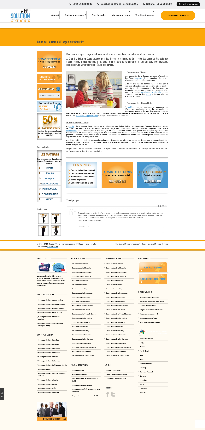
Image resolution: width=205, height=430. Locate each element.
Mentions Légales (68, 244)
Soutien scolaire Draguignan (82, 293)
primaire (138, 78)
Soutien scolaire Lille (79, 285)
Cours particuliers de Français (49, 352)
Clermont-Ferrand (146, 372)
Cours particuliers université (48, 392)
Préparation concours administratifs (85, 396)
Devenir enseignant (188, 4)
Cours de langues (44, 369)
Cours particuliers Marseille (116, 268)
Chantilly (73, 58)
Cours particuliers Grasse (115, 301)
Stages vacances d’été (148, 305)
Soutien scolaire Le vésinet (82, 318)
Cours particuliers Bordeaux (116, 272)
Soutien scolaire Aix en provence (84, 347)
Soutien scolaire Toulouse (81, 276)
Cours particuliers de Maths (48, 344)
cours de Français (155, 58)
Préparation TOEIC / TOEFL (82, 385)
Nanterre (143, 376)
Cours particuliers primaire (48, 380)
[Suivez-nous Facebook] (107, 394)
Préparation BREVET (79, 374)
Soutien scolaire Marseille (81, 268)
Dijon (142, 359)
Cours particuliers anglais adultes (50, 300)
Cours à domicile (161, 244)
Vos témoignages (144, 15)
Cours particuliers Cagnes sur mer (118, 289)
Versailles (143, 393)
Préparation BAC (78, 370)
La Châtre (143, 380)
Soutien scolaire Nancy (80, 330)
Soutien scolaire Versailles (81, 335)
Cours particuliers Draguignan (117, 293)
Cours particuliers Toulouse (116, 276)
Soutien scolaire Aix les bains (83, 356)
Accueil (55, 15)
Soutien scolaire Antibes (81, 297)
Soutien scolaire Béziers (81, 310)
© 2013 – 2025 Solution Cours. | (49, 244)
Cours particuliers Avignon (116, 351)
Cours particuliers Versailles (116, 335)
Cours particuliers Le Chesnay (117, 339)
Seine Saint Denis (146, 363)
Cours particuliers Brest (114, 326)
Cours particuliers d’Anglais (48, 340)
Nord (141, 355)
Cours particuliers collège (47, 384)
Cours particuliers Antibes (115, 297)
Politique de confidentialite (86, 244)
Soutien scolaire (148, 244)
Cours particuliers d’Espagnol (49, 348)
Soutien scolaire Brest (80, 326)
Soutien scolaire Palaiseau (81, 343)
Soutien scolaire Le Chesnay (82, 339)
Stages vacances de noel (149, 314)
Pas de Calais (144, 351)
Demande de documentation (116, 374)
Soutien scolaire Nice (80, 280)
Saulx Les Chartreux (147, 338)
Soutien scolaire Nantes (81, 322)
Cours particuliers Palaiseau (116, 343)
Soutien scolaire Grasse (81, 301)
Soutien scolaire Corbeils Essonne (84, 314)
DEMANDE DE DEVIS (178, 15)
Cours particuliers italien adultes (50, 312)
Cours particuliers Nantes (115, 322)
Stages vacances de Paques (150, 322)
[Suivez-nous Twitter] (113, 394)
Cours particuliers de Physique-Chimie (52, 365)
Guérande (143, 388)
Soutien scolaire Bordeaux (81, 272)
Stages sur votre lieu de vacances (152, 301)
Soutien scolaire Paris (80, 264)
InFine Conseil (52, 246)
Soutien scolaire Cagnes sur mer (84, 289)
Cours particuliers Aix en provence (118, 347)
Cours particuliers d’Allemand (49, 361)
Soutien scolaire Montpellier (82, 305)
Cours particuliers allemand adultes (51, 308)
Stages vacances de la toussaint (151, 310)
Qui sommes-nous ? (132, 244)
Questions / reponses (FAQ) (116, 378)
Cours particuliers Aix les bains (117, 356)
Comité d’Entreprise (113, 370)
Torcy (142, 384)
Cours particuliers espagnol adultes (51, 304)
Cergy (142, 342)
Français (107, 148)
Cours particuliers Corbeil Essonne (119, 314)
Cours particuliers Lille (114, 285)
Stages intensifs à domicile (149, 297)
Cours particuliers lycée (47, 388)
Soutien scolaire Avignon (81, 351)
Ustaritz (142, 347)
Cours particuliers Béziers (115, 310)
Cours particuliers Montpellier (117, 305)
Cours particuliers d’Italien (48, 357)
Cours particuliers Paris (114, 264)
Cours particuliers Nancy (115, 330)
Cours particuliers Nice (114, 280)
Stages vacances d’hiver (148, 318)
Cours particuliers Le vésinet (116, 318)
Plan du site (119, 244)
